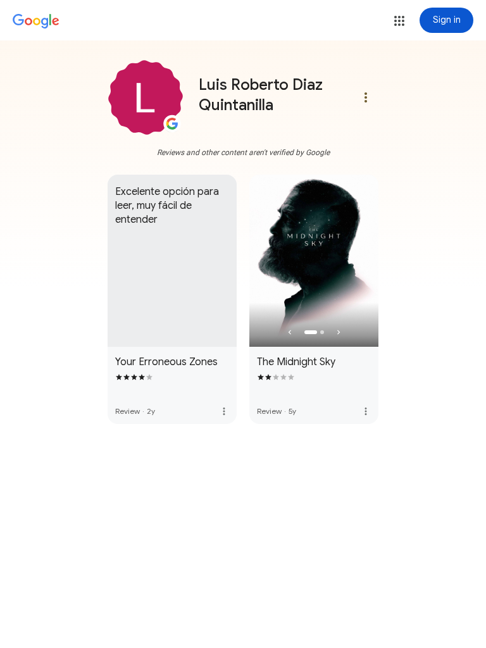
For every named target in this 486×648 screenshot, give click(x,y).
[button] (399, 21)
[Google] (36, 21)
